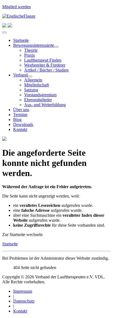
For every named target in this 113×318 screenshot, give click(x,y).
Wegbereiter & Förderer (44, 65)
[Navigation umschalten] (4, 32)
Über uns (21, 109)
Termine (20, 114)
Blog (17, 119)
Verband (20, 75)
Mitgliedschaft (36, 85)
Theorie (31, 50)
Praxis (29, 55)
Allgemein (33, 80)
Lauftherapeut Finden (42, 60)
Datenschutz (24, 301)
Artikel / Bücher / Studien (46, 70)
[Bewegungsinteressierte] (56, 47)
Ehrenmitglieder (38, 99)
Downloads (23, 124)
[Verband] (30, 76)
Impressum (22, 291)
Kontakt (20, 129)
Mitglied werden (16, 6)
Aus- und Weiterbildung (45, 104)
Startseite (21, 40)
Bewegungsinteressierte (33, 45)
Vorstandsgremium (40, 94)
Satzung (31, 89)
